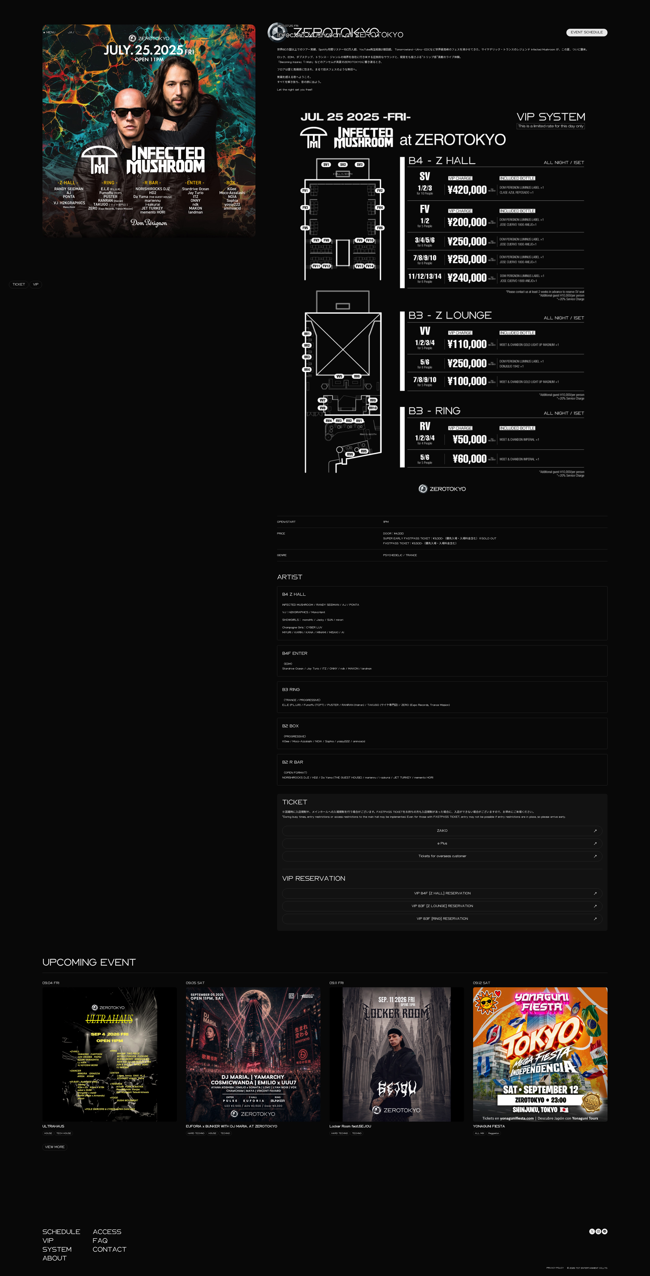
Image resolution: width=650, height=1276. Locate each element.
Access (107, 1231)
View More (55, 1147)
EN (78, 32)
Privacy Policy (555, 1268)
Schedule (61, 1231)
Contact (110, 1249)
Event (587, 32)
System (56, 1249)
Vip (35, 284)
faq (100, 1240)
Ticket (19, 284)
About (54, 1258)
